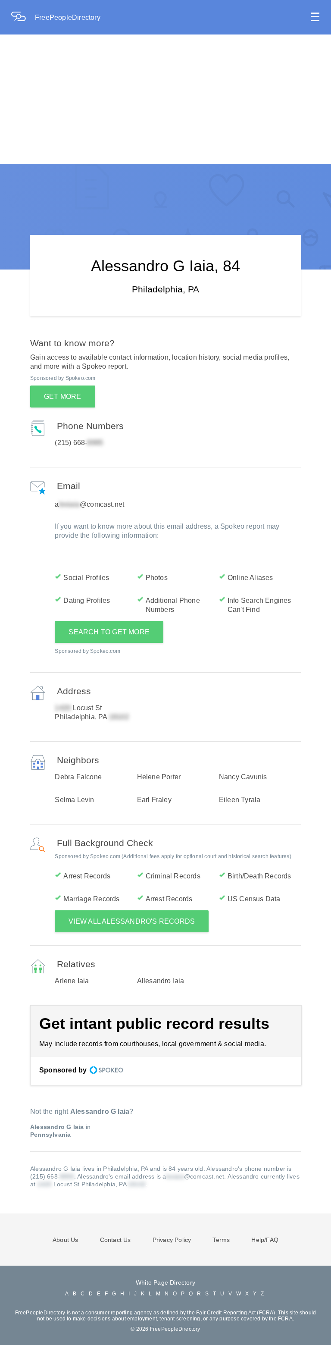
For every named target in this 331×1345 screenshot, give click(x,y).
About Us (65, 1239)
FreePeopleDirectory (67, 17)
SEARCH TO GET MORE (109, 632)
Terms (221, 1239)
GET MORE (62, 396)
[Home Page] (23, 17)
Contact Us (115, 1239)
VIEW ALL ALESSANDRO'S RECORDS (132, 921)
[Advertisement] (165, 99)
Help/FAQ (264, 1239)
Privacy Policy (172, 1239)
